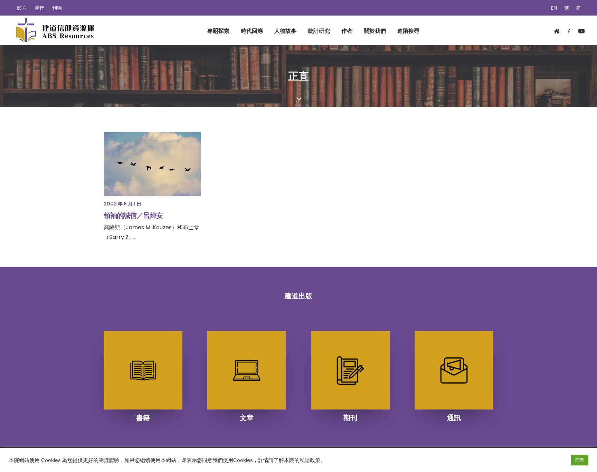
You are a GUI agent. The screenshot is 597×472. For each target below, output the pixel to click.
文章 (247, 418)
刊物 (57, 8)
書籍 (143, 418)
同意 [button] (579, 460)
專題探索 (218, 30)
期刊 (350, 418)
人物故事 (285, 30)
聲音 (39, 8)
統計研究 (319, 30)
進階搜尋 (408, 30)
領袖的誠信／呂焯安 (133, 215)
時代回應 (252, 30)
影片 (22, 8)
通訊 (454, 418)
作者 (346, 30)
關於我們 (375, 30)
